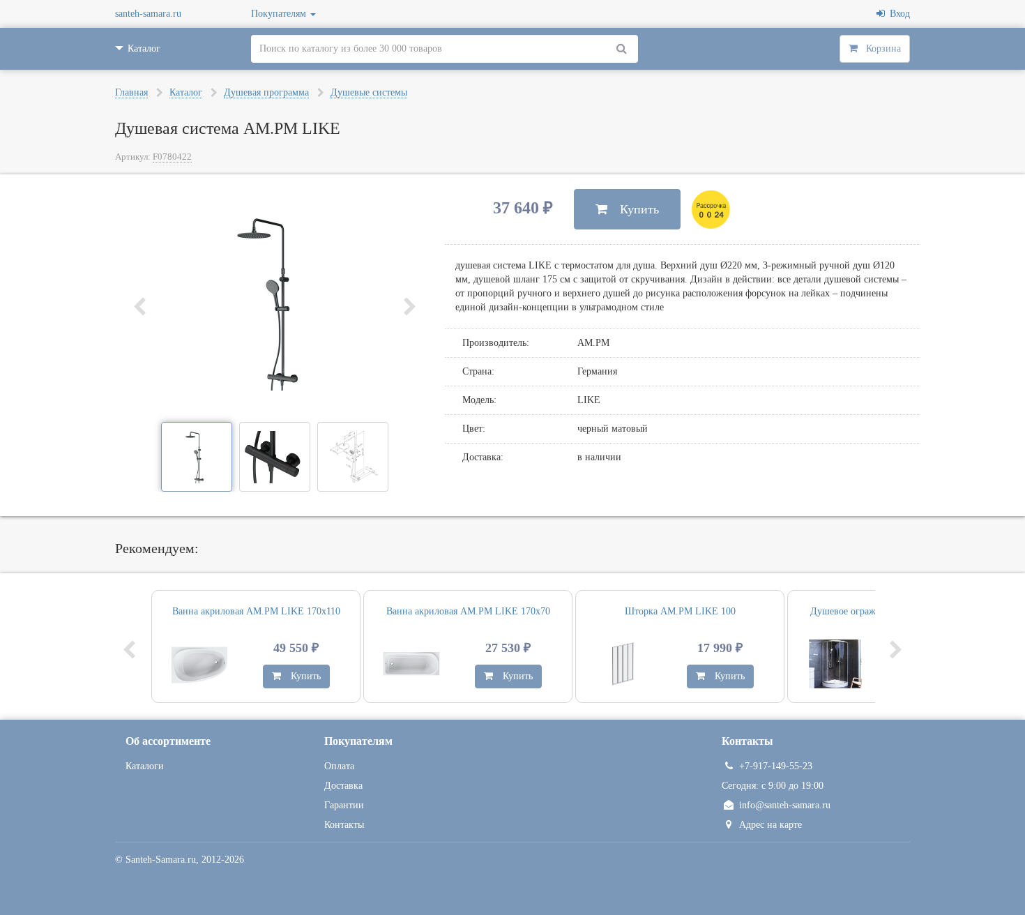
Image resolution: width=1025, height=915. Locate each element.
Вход (897, 13)
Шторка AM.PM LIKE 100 (680, 611)
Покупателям (280, 13)
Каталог (185, 92)
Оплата (339, 766)
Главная (131, 92)
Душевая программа (266, 92)
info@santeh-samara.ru (784, 805)
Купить (633, 209)
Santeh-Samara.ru (161, 859)
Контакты (344, 824)
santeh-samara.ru (148, 13)
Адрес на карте (770, 824)
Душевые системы (369, 92)
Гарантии (344, 805)
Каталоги (145, 766)
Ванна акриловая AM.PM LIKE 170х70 (468, 611)
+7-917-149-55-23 (775, 766)
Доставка (343, 785)
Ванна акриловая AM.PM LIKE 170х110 (256, 611)
